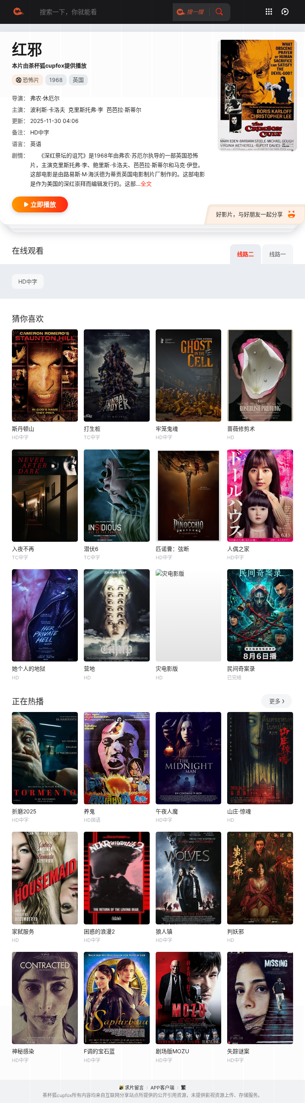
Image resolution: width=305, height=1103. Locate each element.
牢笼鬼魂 (167, 428)
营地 (89, 668)
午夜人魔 (167, 811)
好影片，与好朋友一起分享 (249, 214)
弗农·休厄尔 (45, 98)
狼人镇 (164, 931)
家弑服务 (23, 931)
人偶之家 (238, 548)
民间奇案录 (241, 668)
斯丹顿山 (23, 428)
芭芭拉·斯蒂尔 (123, 109)
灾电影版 (167, 668)
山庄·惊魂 (239, 811)
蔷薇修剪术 (241, 428)
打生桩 (92, 428)
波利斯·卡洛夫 (47, 109)
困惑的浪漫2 (99, 931)
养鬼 (89, 811)
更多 (274, 701)
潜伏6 (91, 548)
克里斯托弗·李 (85, 109)
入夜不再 (23, 548)
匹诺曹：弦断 (172, 548)
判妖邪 (235, 931)
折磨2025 (24, 811)
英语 (35, 143)
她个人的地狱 (28, 668)
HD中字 (27, 281)
